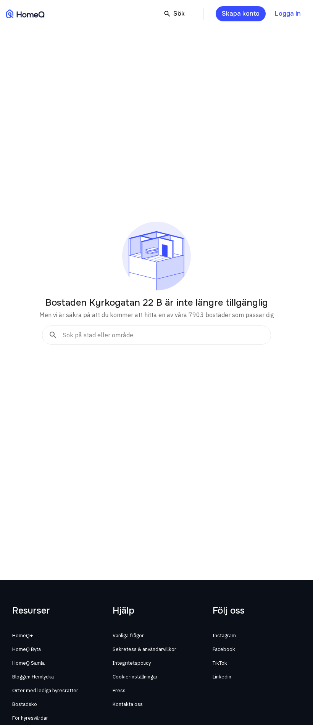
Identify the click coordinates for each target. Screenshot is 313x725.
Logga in (288, 14)
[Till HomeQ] (25, 13)
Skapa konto (241, 14)
